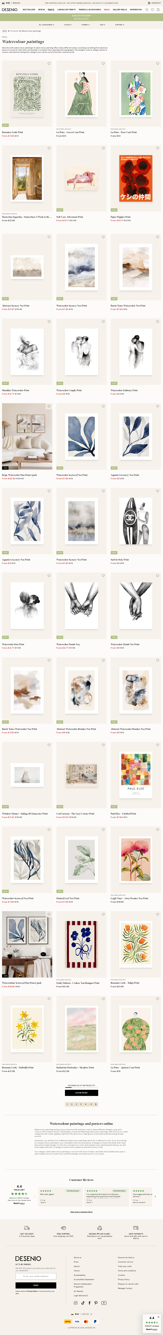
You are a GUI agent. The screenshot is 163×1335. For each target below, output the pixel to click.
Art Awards (78, 1291)
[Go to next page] (96, 1104)
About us (78, 1257)
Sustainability (79, 1275)
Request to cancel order (128, 1284)
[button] (152, 1323)
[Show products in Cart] (158, 10)
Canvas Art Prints (66, 10)
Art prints (15, 31)
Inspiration (136, 10)
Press (76, 1262)
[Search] (147, 9)
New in (41, 10)
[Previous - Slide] (35, 1196)
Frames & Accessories (90, 10)
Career (77, 1271)
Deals (107, 10)
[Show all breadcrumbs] (4, 31)
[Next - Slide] (155, 1196)
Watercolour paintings (31, 31)
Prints (51, 10)
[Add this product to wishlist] (49, 63)
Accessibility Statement (84, 1279)
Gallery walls (120, 10)
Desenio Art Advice (126, 1257)
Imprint (77, 1266)
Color (67, 25)
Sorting (118, 25)
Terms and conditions (127, 1271)
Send (35, 1285)
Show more (81, 1093)
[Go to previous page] (67, 1104)
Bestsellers (29, 10)
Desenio (89, 1328)
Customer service (125, 1262)
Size (101, 25)
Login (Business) (81, 1296)
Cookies (121, 1275)
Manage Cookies (125, 1288)
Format (85, 25)
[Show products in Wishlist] (152, 10)
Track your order (125, 1266)
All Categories (45, 25)
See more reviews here (81, 1212)
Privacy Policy (32, 1291)
